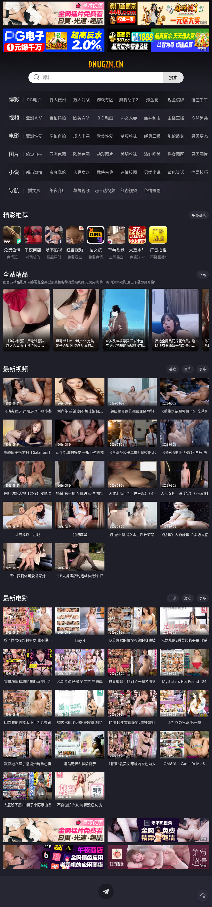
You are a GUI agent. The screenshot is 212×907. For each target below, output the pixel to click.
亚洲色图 (57, 154)
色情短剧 (152, 190)
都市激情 (34, 172)
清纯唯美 (152, 154)
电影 (14, 135)
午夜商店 (57, 190)
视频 (14, 117)
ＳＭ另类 (199, 118)
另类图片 (199, 154)
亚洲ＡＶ (34, 118)
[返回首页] (202, 895)
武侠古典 (105, 172)
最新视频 (15, 369)
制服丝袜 (128, 136)
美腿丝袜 (128, 154)
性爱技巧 (199, 172)
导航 (14, 190)
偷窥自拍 (34, 154)
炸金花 (152, 100)
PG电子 (34, 100)
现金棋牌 (176, 100)
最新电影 (15, 598)
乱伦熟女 (176, 136)
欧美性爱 (105, 136)
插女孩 (34, 190)
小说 (14, 172)
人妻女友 (81, 172)
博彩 (14, 99)
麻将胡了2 (128, 100)
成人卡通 (81, 136)
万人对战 (81, 100)
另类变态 (199, 136)
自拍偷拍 (57, 118)
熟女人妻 (128, 118)
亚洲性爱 (34, 136)
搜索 (173, 77)
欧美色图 (81, 154)
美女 (172, 369)
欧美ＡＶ (81, 118)
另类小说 (152, 172)
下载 (202, 274)
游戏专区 (105, 100)
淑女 (187, 598)
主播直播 (176, 118)
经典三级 (152, 136)
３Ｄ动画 (105, 118)
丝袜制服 (152, 118)
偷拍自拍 (57, 136)
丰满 (172, 598)
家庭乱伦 (57, 172)
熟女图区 (176, 154)
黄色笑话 (176, 172)
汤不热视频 (105, 190)
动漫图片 (105, 154)
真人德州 (57, 100)
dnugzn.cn (106, 64)
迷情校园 (128, 172)
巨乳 (187, 369)
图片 (14, 154)
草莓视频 (81, 190)
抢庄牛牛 (199, 100)
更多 (202, 369)
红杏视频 (128, 190)
